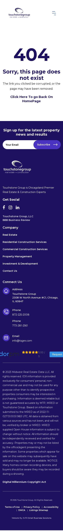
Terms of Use (12, 507)
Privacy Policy (32, 507)
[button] (53, 13)
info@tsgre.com (22, 340)
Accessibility (51, 507)
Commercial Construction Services (25, 249)
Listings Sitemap (38, 510)
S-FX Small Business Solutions (37, 518)
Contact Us (10, 271)
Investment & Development (20, 263)
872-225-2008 (20, 314)
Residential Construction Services (25, 242)
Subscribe (43, 144)
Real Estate (10, 235)
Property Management (17, 256)
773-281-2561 (20, 325)
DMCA (21, 510)
